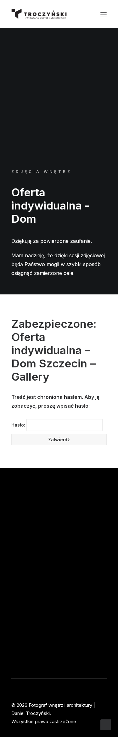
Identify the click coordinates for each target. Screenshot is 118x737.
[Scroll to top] (105, 724)
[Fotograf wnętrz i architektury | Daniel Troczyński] (39, 14)
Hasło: (18, 424)
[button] (103, 14)
